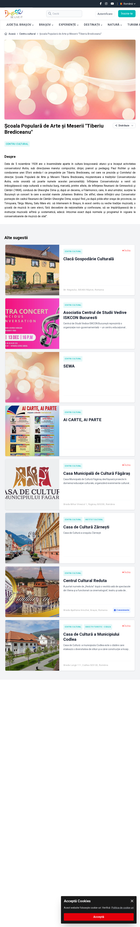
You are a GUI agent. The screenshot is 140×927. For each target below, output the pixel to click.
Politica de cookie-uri (122, 907)
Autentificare (105, 14)
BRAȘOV (45, 24)
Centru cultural (27, 33)
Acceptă (98, 916)
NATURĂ (114, 24)
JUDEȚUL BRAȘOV (19, 24)
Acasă (12, 33)
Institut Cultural (94, 520)
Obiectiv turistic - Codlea (98, 627)
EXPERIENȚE (68, 24)
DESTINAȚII (92, 24)
